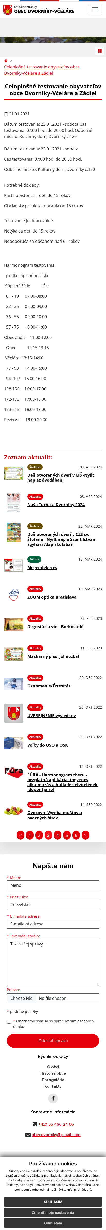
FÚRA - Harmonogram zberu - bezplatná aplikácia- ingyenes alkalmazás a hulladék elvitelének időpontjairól (62, 782)
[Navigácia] (95, 10)
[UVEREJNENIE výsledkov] (13, 713)
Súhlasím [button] (53, 1202)
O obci (53, 1067)
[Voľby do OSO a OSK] (13, 743)
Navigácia (15, 9)
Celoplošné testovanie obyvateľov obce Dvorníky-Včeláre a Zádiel (42, 70)
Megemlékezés (42, 567)
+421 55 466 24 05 (56, 1124)
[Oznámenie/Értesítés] (13, 683)
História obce (53, 1073)
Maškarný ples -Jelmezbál (53, 656)
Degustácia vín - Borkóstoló (55, 627)
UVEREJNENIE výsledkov (51, 715)
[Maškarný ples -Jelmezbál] (13, 654)
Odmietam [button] (53, 1223)
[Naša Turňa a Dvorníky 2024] (13, 502)
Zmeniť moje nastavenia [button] (53, 1212)
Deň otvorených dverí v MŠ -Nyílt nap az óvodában (60, 477)
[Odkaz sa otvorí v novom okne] (53, 1098)
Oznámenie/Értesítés (48, 686)
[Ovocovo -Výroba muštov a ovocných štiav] (13, 810)
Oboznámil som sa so (53, 1024)
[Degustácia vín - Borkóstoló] (13, 624)
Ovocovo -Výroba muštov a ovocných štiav (54, 815)
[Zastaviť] (99, 51)
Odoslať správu (53, 1041)
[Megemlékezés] (13, 565)
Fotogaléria (53, 1080)
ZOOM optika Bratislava (52, 597)
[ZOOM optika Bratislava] (13, 595)
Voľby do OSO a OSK (47, 745)
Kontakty (53, 1086)
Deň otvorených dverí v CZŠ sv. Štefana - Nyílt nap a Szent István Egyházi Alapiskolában (61, 539)
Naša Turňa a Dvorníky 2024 (56, 505)
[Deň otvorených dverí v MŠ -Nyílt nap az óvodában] (13, 473)
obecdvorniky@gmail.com (56, 1135)
